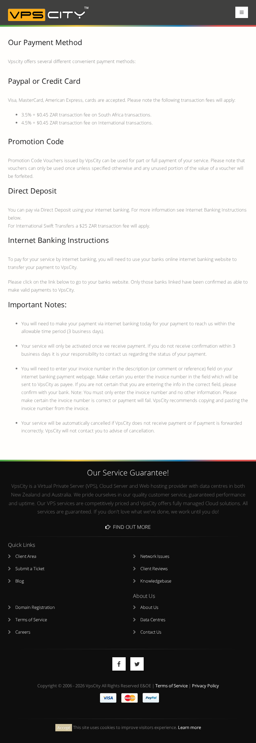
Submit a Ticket (29, 569)
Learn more (189, 727)
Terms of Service (31, 620)
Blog (19, 581)
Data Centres (152, 620)
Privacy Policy (205, 686)
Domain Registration (35, 607)
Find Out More (130, 526)
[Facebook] (119, 664)
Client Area (25, 556)
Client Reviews (154, 569)
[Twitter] (137, 664)
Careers (22, 632)
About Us (149, 607)
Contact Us (150, 632)
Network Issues (154, 556)
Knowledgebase (155, 581)
